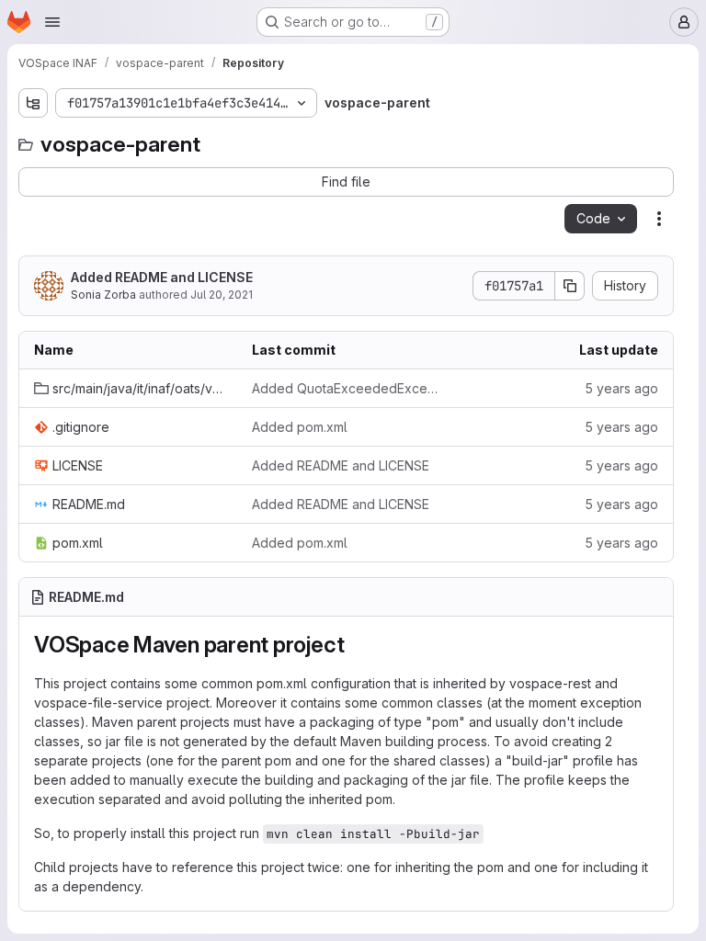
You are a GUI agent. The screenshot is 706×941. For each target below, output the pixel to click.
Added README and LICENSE (162, 277)
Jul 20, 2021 (221, 294)
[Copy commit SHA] (570, 285)
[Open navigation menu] (52, 22)
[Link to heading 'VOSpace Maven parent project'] (356, 644)
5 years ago (621, 388)
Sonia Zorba (103, 294)
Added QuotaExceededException (346, 388)
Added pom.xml (299, 427)
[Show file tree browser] (33, 103)
